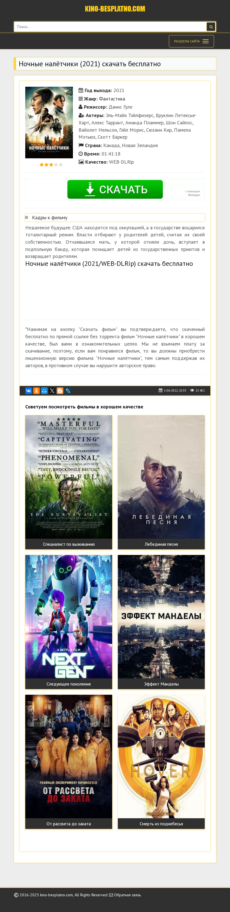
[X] (52, 390)
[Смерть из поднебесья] (161, 756)
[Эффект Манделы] (161, 616)
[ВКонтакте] (28, 390)
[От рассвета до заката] (68, 756)
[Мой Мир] (44, 390)
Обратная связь (127, 894)
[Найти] (211, 26)
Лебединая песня (161, 544)
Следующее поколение (69, 684)
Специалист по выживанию (69, 544)
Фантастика (112, 98)
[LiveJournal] (68, 390)
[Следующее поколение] (68, 616)
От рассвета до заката (69, 823)
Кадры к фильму (49, 217)
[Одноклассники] (36, 390)
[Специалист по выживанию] (68, 477)
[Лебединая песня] (161, 477)
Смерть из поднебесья (161, 823)
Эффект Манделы (161, 684)
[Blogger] (60, 390)
